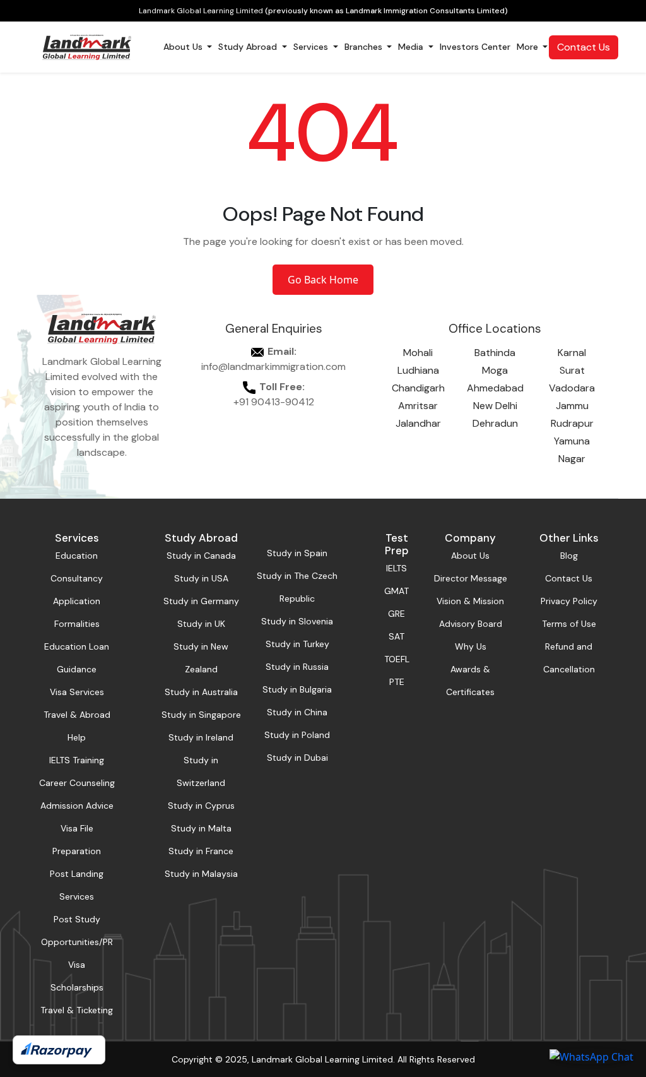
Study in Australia (201, 692)
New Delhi (495, 405)
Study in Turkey (297, 644)
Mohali (418, 352)
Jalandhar (418, 423)
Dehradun (495, 423)
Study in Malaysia (201, 873)
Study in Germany (201, 601)
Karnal (572, 352)
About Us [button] (184, 46)
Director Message (470, 578)
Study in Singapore (201, 714)
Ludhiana (418, 370)
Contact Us (583, 47)
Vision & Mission (470, 601)
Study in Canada (201, 555)
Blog (569, 555)
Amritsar (418, 405)
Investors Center (475, 46)
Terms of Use (569, 623)
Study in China (297, 712)
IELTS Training (76, 760)
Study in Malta (201, 828)
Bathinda (494, 352)
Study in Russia (297, 666)
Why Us (470, 646)
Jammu (572, 405)
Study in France (200, 851)
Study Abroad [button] (248, 46)
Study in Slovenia (297, 621)
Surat (572, 370)
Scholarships (76, 987)
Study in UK (201, 623)
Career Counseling (77, 782)
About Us (470, 555)
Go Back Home (323, 280)
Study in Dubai (297, 757)
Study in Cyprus (201, 805)
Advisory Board (470, 623)
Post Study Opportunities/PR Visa (77, 941)
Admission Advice (77, 805)
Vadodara (572, 388)
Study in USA (201, 578)
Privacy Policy (569, 601)
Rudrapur (572, 423)
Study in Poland (297, 735)
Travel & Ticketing (76, 1010)
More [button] (529, 46)
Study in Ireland (200, 737)
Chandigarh (418, 388)
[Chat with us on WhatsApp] (591, 1056)
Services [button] (312, 46)
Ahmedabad (495, 388)
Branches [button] (364, 46)
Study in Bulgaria (297, 689)
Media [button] (412, 46)
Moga (495, 370)
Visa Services (77, 692)
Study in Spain (297, 553)
